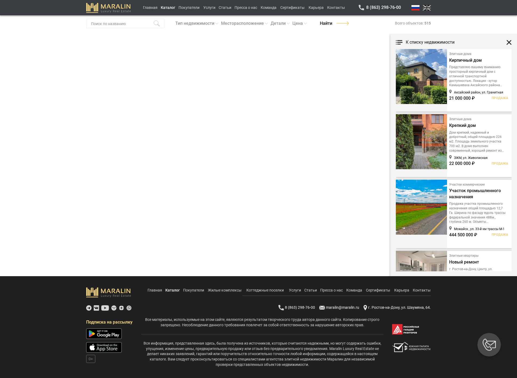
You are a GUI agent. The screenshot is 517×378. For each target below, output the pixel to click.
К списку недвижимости (430, 42)
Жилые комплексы (225, 290)
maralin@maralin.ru (342, 307)
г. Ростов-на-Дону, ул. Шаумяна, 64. (399, 307)
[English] (427, 8)
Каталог (168, 7)
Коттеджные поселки (265, 290)
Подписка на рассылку (109, 322)
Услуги (209, 7)
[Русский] (415, 8)
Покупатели (189, 7)
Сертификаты (292, 7)
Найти (326, 23)
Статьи (225, 7)
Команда (269, 7)
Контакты (336, 7)
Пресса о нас (246, 7)
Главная (150, 7)
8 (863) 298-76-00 (383, 7)
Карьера (316, 7)
